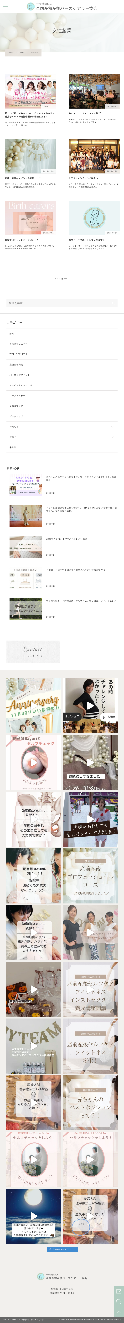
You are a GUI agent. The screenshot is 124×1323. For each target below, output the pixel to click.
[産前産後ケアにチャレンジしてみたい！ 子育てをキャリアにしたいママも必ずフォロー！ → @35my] (90, 875)
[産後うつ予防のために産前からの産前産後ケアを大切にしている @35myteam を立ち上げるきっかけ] (90, 705)
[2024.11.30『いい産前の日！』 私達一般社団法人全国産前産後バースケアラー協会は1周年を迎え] (33, 705)
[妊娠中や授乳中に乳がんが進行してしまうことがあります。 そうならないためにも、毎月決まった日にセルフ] (90, 1159)
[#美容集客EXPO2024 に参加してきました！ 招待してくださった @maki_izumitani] (90, 762)
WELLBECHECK (18, 354)
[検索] (114, 303)
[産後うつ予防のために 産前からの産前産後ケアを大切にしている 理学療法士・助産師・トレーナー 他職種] (33, 819)
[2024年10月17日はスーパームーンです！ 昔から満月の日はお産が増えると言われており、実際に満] (33, 1216)
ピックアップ (16, 416)
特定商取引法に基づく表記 (33, 1320)
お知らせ (14, 427)
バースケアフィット (20, 375)
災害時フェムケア (19, 344)
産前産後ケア (16, 406)
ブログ (13, 437)
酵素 (12, 333)
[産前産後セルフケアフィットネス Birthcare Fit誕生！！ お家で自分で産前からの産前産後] (90, 932)
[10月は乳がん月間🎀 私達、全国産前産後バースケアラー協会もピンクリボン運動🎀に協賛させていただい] (33, 1159)
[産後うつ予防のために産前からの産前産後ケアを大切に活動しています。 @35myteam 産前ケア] (90, 819)
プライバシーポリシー (11, 1320)
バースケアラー (17, 395)
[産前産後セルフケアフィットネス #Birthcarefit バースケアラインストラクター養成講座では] (33, 989)
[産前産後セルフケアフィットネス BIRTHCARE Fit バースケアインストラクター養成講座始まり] (90, 989)
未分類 (13, 447)
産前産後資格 (16, 364)
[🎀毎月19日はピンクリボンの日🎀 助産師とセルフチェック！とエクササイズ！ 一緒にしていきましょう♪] (33, 762)
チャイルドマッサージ (21, 385)
